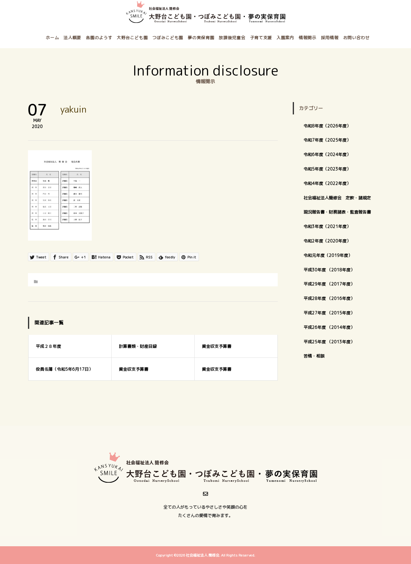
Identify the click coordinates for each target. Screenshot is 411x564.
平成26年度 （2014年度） (329, 327)
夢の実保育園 (201, 37)
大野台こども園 (132, 37)
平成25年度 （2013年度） (329, 341)
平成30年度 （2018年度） (329, 270)
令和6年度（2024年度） (327, 154)
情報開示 (308, 37)
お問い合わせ (356, 37)
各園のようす (99, 37)
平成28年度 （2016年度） (329, 298)
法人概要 (72, 37)
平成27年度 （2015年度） (329, 313)
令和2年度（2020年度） (327, 241)
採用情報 (330, 37)
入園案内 (285, 37)
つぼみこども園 (167, 37)
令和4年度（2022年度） (327, 183)
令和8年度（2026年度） (327, 126)
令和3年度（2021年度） (327, 226)
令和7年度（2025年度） (327, 140)
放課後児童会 (232, 37)
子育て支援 (261, 37)
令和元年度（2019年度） (328, 255)
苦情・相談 (314, 356)
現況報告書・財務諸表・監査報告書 (337, 212)
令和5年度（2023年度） (327, 169)
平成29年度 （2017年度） (331, 284)
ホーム (52, 37)
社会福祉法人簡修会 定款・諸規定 (337, 198)
